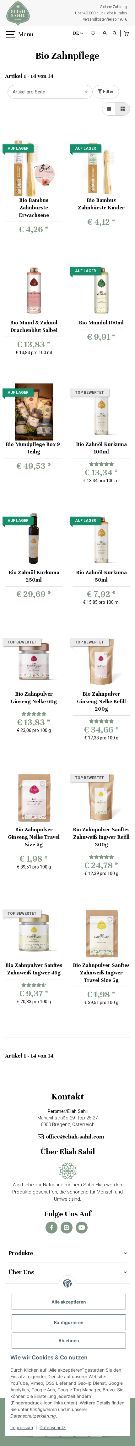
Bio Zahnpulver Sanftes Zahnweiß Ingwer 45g (33, 969)
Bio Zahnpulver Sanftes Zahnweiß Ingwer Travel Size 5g (101, 972)
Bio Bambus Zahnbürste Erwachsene (34, 207)
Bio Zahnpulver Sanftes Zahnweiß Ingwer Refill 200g (101, 837)
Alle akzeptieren (68, 1301)
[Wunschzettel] (93, 33)
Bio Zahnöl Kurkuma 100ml (101, 448)
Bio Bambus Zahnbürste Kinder (101, 204)
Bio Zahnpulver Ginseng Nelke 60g (34, 698)
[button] (104, 33)
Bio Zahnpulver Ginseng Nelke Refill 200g (101, 701)
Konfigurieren (69, 1322)
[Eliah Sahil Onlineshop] (18, 13)
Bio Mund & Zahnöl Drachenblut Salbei (33, 326)
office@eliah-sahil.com (75, 1136)
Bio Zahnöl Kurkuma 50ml (101, 576)
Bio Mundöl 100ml (101, 322)
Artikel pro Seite (29, 92)
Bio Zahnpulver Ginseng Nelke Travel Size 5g (34, 837)
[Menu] (10, 35)
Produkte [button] (20, 1253)
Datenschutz (53, 1427)
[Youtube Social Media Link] (82, 1227)
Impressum (21, 1427)
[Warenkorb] (126, 33)
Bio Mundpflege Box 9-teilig (34, 448)
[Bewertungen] (101, 464)
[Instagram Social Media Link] (67, 1227)
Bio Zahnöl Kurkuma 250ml (33, 576)
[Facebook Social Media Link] (51, 1227)
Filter (108, 91)
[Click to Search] (114, 33)
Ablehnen (68, 1340)
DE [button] (76, 33)
